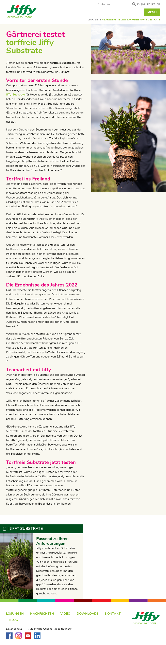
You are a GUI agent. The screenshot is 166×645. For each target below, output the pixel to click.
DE (148, 4)
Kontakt (113, 613)
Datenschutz (14, 628)
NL (143, 4)
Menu (152, 12)
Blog (13, 620)
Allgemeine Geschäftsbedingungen (50, 628)
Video (65, 613)
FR (158, 4)
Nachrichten (42, 613)
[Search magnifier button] (134, 4)
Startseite (94, 19)
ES (153, 4)
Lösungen (15, 613)
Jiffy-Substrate (15, 95)
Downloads (88, 613)
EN (138, 4)
